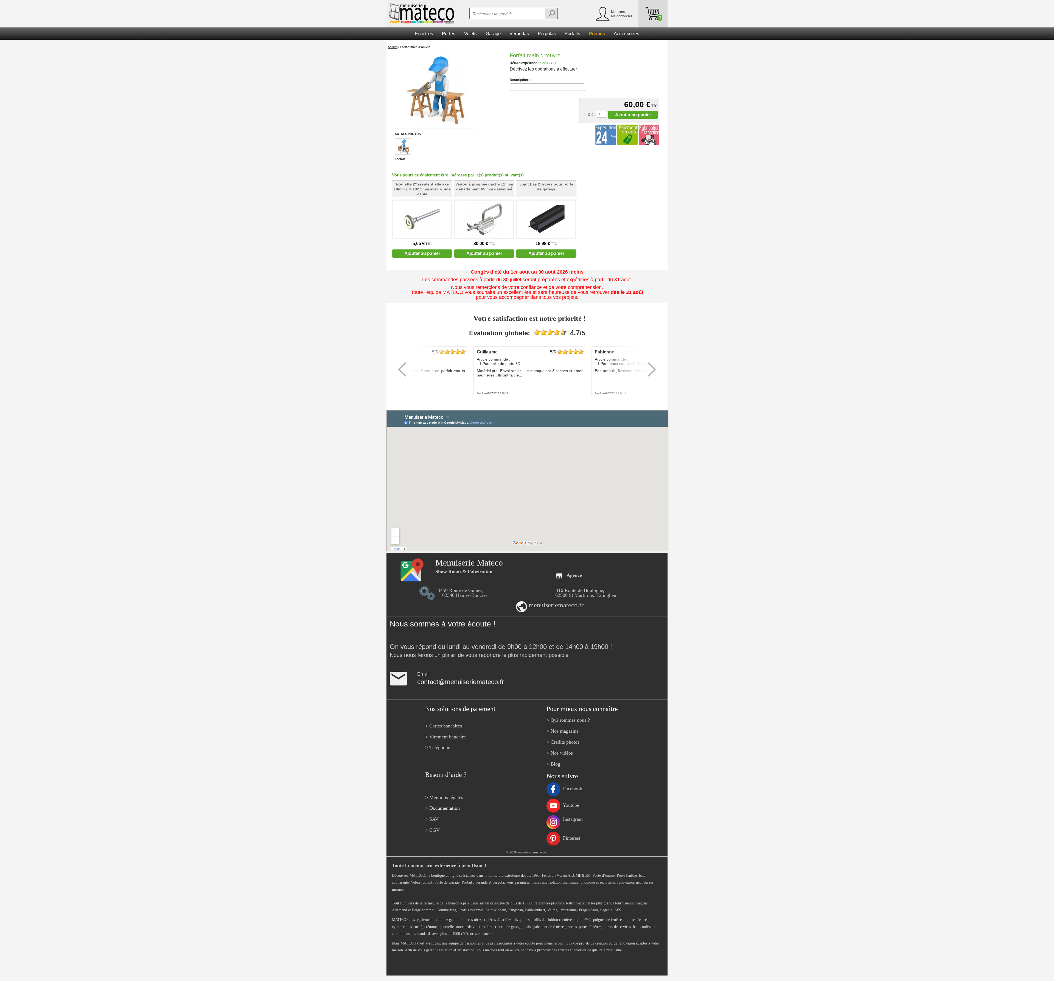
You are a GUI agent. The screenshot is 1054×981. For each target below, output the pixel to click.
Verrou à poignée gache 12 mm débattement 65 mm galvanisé (484, 186)
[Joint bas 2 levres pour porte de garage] (546, 219)
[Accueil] (420, 13)
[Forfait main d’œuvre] (436, 90)
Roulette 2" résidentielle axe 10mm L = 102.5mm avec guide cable (422, 189)
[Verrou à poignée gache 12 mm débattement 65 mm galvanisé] (484, 219)
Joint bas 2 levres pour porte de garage (546, 186)
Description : (520, 80)
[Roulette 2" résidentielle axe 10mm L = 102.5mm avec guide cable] (422, 219)
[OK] (551, 13)
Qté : (591, 115)
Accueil (392, 47)
